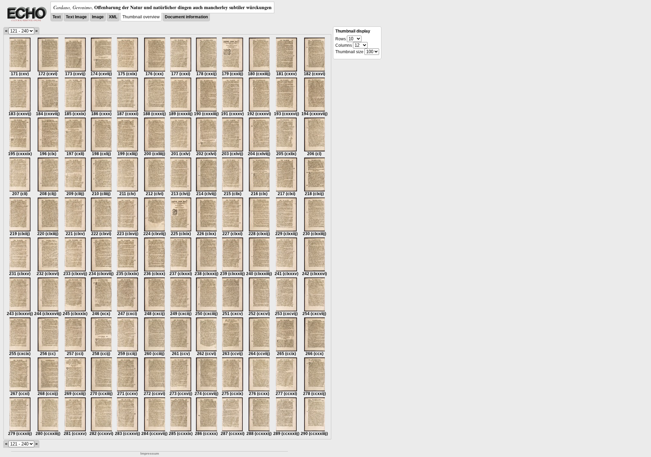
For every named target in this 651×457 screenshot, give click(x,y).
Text (57, 17)
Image (98, 17)
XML (113, 17)
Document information (186, 17)
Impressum (149, 453)
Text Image (76, 17)
